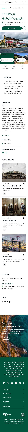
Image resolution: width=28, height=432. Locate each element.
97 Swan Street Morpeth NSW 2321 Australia (14, 23)
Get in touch (7, 143)
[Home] (9, 2)
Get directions (6, 283)
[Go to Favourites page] (25, 2)
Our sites (6, 401)
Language (6, 406)
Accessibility (6, 302)
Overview (5, 68)
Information (7, 397)
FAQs (22, 68)
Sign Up (6, 337)
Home (3, 8)
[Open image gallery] (14, 42)
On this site (7, 393)
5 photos (22, 60)
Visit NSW (6, 389)
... (8, 8)
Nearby (14, 68)
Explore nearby (8, 60)
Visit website (12, 28)
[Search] (22, 3)
